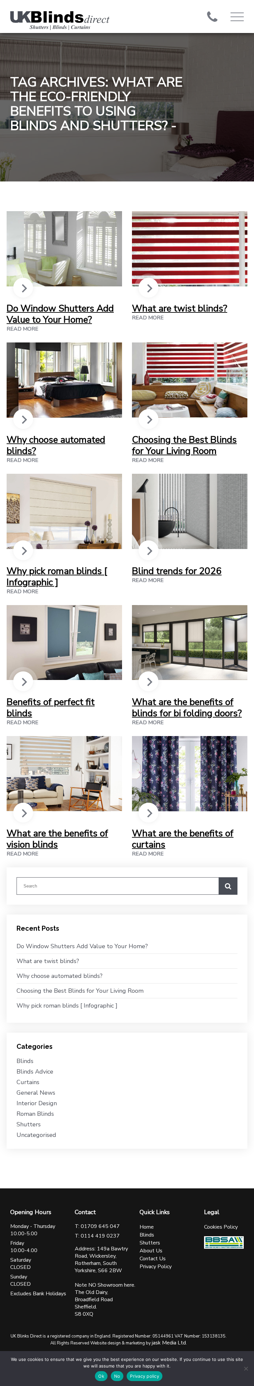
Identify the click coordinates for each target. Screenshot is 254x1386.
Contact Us (153, 1258)
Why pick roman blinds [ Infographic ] (57, 576)
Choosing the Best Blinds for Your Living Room (184, 445)
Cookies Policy (221, 1227)
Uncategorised (36, 1135)
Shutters (29, 1124)
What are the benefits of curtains (182, 839)
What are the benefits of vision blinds (57, 839)
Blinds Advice (35, 1072)
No (117, 1376)
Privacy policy (144, 1376)
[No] (245, 1368)
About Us (151, 1250)
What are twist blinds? (179, 308)
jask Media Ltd (169, 1342)
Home (147, 1227)
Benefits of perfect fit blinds (51, 707)
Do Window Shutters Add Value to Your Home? (60, 314)
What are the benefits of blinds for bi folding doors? (187, 707)
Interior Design (37, 1103)
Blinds (25, 1061)
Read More (22, 329)
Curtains (28, 1082)
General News (36, 1093)
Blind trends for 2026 (177, 571)
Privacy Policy (156, 1266)
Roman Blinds (35, 1114)
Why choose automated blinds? (56, 445)
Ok (101, 1376)
